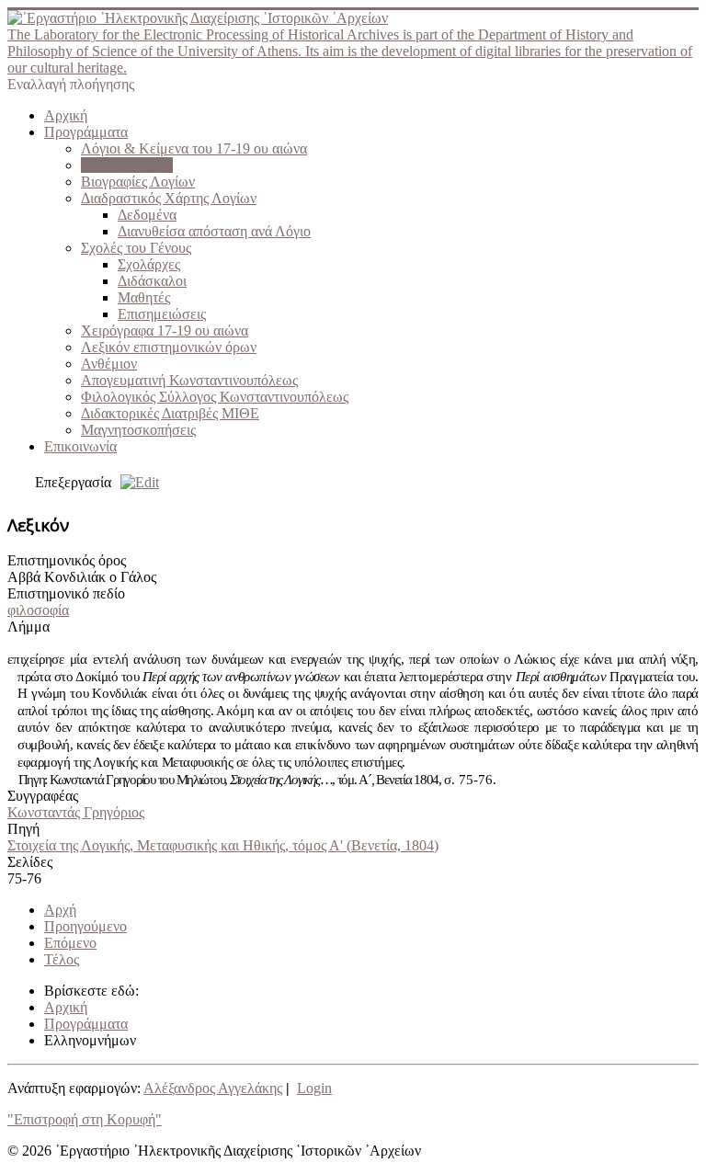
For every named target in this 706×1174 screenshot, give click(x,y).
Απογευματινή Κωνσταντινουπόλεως (189, 380)
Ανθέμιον (109, 363)
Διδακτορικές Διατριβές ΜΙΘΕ (170, 413)
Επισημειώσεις (162, 314)
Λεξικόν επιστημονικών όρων (168, 347)
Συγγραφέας (42, 796)
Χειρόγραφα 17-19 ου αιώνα (164, 330)
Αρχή (60, 910)
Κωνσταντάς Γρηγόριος (75, 812)
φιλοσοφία (38, 610)
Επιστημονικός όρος (66, 560)
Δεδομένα (147, 214)
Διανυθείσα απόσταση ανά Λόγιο (214, 231)
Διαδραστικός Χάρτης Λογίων (168, 198)
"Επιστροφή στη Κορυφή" (84, 1119)
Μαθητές (144, 297)
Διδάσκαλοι (152, 281)
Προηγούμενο (85, 926)
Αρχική (65, 115)
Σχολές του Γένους (136, 248)
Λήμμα (28, 626)
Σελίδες (29, 862)
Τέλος (61, 959)
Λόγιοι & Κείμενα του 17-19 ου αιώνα (194, 148)
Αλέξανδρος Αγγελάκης (212, 1088)
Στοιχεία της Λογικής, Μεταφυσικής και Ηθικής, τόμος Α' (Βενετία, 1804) (222, 845)
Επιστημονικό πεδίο (66, 593)
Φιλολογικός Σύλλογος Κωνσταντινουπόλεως (214, 397)
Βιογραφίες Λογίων (138, 181)
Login (314, 1088)
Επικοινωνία (80, 446)
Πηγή (23, 829)
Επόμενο (70, 943)
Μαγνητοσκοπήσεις (138, 430)
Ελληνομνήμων (127, 165)
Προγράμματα (86, 132)
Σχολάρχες (149, 264)
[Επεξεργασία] (135, 482)
